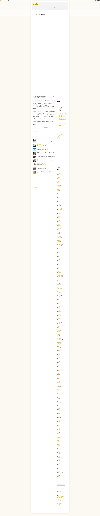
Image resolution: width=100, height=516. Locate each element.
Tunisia (59, 351)
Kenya (58, 264)
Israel (58, 259)
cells (58, 200)
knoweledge (59, 265)
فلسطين (59, 448)
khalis (60, 480)
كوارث (58, 457)
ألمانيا (58, 373)
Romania (59, 316)
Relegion (59, 314)
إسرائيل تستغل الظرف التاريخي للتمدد (40, 148)
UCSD (58, 355)
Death (58, 213)
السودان (59, 390)
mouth (58, 283)
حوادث (58, 420)
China (58, 204)
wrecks (58, 365)
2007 (58, 138)
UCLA (58, 354)
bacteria (59, 184)
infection (59, 251)
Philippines (59, 304)
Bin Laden (59, 189)
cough (58, 210)
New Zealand (59, 290)
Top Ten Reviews (60, 503)
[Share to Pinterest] (47, 127)
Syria (58, 335)
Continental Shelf (60, 208)
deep (58, 214)
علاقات (58, 441)
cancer (58, 198)
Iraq (58, 257)
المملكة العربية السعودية (60, 396)
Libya (58, 271)
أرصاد (58, 370)
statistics (59, 331)
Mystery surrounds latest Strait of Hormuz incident (62, 116)
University (59, 359)
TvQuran (59, 504)
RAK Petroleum (59, 311)
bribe (58, 194)
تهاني (58, 412)
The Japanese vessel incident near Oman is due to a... (62, 118)
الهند (58, 398)
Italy (58, 261)
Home (44, 132)
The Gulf (59, 342)
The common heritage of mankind (61, 341)
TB (58, 337)
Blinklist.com (64, 480)
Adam (58, 174)
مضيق (58, 471)
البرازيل (59, 388)
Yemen (58, 366)
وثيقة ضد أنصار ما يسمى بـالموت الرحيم (40, 140)
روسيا (58, 424)
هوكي (58, 475)
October (59, 108)
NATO (58, 287)
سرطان (59, 429)
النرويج (58, 397)
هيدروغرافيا (59, 476)
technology (59, 338)
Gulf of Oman (59, 237)
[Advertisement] (47, 92)
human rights (59, 243)
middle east (59, 279)
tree (58, 349)
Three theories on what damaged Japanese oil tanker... (62, 112)
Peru (58, 302)
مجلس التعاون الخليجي (60, 465)
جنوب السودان (59, 416)
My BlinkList (61, 484)
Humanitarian (59, 245)
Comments (59, 99)
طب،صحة (59, 437)
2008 (58, 137)
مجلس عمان (59, 467)
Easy (35, 3)
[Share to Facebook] (46, 127)
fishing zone (59, 228)
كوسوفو (59, 459)
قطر (58, 453)
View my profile (35, 187)
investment (59, 255)
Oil (58, 296)
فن (58, 449)
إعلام (58, 378)
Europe (59, 224)
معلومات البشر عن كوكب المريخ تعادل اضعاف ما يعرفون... (62, 122)
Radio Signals (59, 310)
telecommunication (60, 339)
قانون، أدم (59, 451)
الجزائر (58, 389)
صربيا (58, 435)
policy (58, 308)
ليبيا (58, 461)
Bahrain (59, 186)
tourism (59, 345)
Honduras (59, 241)
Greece (59, 235)
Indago (58, 247)
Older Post (54, 132)
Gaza (58, 233)
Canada (59, 197)
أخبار (58, 369)
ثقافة (58, 414)
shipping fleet (59, 322)
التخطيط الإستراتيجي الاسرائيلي (40, 159)
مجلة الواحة (59, 464)
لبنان (58, 460)
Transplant (59, 347)
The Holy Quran (59, 343)
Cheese (59, 202)
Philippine (59, 303)
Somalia (59, 326)
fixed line (59, 229)
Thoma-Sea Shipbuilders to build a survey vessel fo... (62, 129)
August (59, 110)
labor (58, 268)
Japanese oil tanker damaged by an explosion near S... (62, 119)
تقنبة (58, 410)
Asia (58, 181)
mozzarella (59, 284)
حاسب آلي (59, 417)
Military (59, 280)
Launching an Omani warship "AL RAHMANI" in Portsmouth (62, 123)
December (60, 106)
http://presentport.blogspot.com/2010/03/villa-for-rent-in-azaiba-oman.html (40, 10)
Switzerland (59, 334)
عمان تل (59, 443)
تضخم (58, 409)
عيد (58, 444)
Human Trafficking (60, 244)
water (58, 363)
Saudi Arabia (59, 318)
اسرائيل (59, 382)
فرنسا (58, 447)
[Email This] (44, 127)
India (58, 249)
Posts (59, 166)
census (59, 201)
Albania (59, 177)
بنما (58, 404)
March (59, 133)
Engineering (59, 221)
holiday (59, 240)
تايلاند (58, 406)
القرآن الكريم (59, 394)
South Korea (59, 327)
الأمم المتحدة (59, 384)
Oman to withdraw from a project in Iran (41, 163)
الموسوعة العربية (59, 506)
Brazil (58, 193)
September (60, 109)
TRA (58, 346)
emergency (59, 220)
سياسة (58, 432)
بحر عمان (59, 402)
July (59, 111)
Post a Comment (35, 131)
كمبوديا (58, 456)
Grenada (59, 236)
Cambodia (59, 196)
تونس (58, 413)
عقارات (58, 440)
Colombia (59, 205)
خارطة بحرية (59, 421)
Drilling (59, 216)
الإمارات (59, 386)
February (60, 134)
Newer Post (34, 132)
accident (59, 173)
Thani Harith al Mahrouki (59, 492)
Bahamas (59, 185)
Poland (59, 307)
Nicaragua (59, 292)
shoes (58, 323)
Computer (59, 206)
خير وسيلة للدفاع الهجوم (39, 144)
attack (58, 182)
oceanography (59, 295)
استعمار (59, 381)
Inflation (59, 252)
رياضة (58, 425)
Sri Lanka (59, 330)
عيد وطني (59, 445)
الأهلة (58, 385)
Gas (58, 232)
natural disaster (59, 288)
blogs (58, 190)
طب (58, 436)
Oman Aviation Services (60, 298)
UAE (58, 353)
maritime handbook (60, 276)
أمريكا (58, 374)
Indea (58, 248)
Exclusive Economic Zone (60, 225)
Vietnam (59, 362)
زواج (58, 428)
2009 (58, 136)
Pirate (58, 306)
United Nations (59, 358)
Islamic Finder (59, 500)
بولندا (58, 405)
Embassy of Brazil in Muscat (61, 496)
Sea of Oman (59, 319)
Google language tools (60, 497)
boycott (59, 192)
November (60, 107)
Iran (58, 256)
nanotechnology (59, 286)
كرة (58, 455)
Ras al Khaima (59, 312)
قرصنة (58, 452)
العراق (58, 393)
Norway (59, 294)
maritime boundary (60, 275)
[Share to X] (45, 127)
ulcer (58, 357)
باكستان (59, 400)
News (58, 291)
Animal (58, 178)
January (60, 135)
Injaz (58, 253)
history (58, 239)
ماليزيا (58, 463)
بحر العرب (59, 401)
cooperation (59, 209)
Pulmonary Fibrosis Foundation (61, 502)
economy (59, 217)
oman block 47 (59, 299)
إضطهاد (58, 377)
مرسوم (58, 468)
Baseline (59, 188)
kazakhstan (59, 263)
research (59, 315)
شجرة (58, 433)
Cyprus (59, 212)
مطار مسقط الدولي (60, 472)
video (58, 361)
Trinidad (59, 350)
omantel (59, 300)
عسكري (59, 439)
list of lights (59, 272)
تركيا (58, 408)
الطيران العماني (59, 392)
